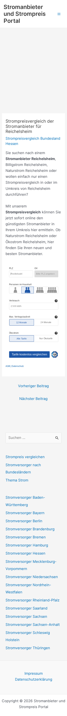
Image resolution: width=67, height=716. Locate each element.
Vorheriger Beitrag (33, 386)
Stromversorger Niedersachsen (32, 577)
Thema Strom (17, 480)
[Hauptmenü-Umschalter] (58, 13)
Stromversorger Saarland (26, 608)
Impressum (33, 673)
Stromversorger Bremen (26, 537)
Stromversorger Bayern (25, 513)
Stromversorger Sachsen (26, 616)
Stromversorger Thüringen (28, 648)
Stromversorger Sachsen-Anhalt (33, 624)
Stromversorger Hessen (25, 553)
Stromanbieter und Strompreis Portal (25, 13)
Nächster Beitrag (33, 399)
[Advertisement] (33, 63)
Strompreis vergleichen (25, 457)
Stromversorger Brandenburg (30, 529)
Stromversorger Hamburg (27, 545)
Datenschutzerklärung (33, 679)
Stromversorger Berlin (24, 521)
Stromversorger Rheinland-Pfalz (32, 600)
